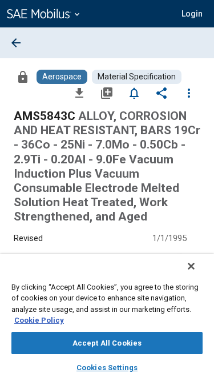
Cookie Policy (39, 320)
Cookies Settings (107, 367)
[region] (107, 317)
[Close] (191, 266)
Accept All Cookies (107, 343)
